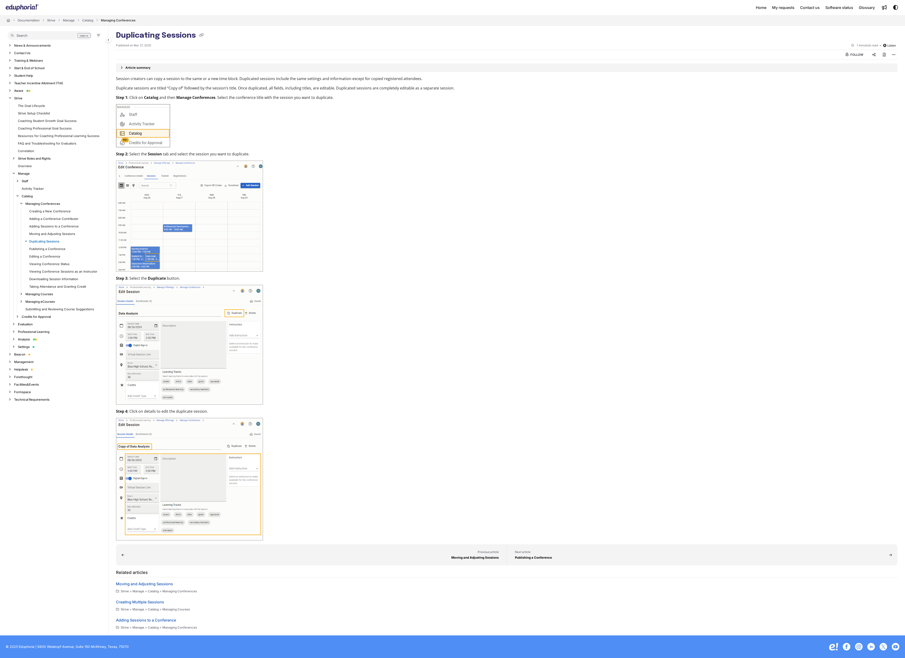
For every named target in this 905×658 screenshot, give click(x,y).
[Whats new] (884, 7)
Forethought (23, 377)
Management (23, 362)
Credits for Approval (36, 317)
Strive (51, 20)
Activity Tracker (33, 188)
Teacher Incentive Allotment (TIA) (38, 83)
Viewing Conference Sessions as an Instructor (63, 271)
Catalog (87, 20)
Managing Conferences (118, 20)
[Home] (22, 7)
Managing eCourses (40, 301)
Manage (69, 20)
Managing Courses (39, 294)
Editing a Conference (44, 256)
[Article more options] (893, 54)
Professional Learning (33, 332)
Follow (856, 55)
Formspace (22, 392)
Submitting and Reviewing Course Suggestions (59, 309)
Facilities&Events (26, 384)
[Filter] (98, 35)
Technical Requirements (31, 399)
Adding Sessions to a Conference (54, 226)
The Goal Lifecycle (31, 106)
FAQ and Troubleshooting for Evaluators (47, 143)
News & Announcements (32, 45)
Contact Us (22, 53)
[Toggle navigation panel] (108, 40)
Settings (24, 347)
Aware (18, 91)
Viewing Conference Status (49, 264)
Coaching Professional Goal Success (45, 128)
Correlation (26, 151)
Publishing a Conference (47, 249)
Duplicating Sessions (44, 241)
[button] (50, 35)
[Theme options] (895, 7)
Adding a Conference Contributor (53, 219)
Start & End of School (29, 68)
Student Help (23, 75)
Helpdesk (21, 369)
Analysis (24, 339)
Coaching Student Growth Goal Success (47, 121)
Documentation (29, 20)
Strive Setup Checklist (34, 113)
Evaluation (25, 324)
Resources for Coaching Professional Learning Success (58, 136)
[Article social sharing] (874, 54)
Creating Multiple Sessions (140, 602)
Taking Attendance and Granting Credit (57, 286)
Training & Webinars (28, 60)
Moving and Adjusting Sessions (52, 234)
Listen (891, 45)
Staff (25, 181)
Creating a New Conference (50, 211)
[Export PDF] (884, 54)
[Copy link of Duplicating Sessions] (201, 36)
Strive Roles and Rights (34, 158)
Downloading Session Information (53, 279)
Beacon (19, 354)
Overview (25, 166)
